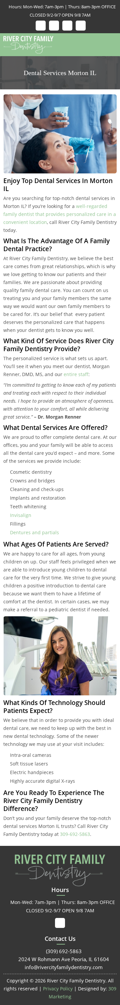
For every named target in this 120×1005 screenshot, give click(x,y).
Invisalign (20, 515)
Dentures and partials (34, 532)
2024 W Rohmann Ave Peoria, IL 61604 (60, 959)
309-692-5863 (75, 834)
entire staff (75, 374)
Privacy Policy (58, 988)
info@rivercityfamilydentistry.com (60, 967)
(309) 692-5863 (60, 951)
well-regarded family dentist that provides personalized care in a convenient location (59, 214)
